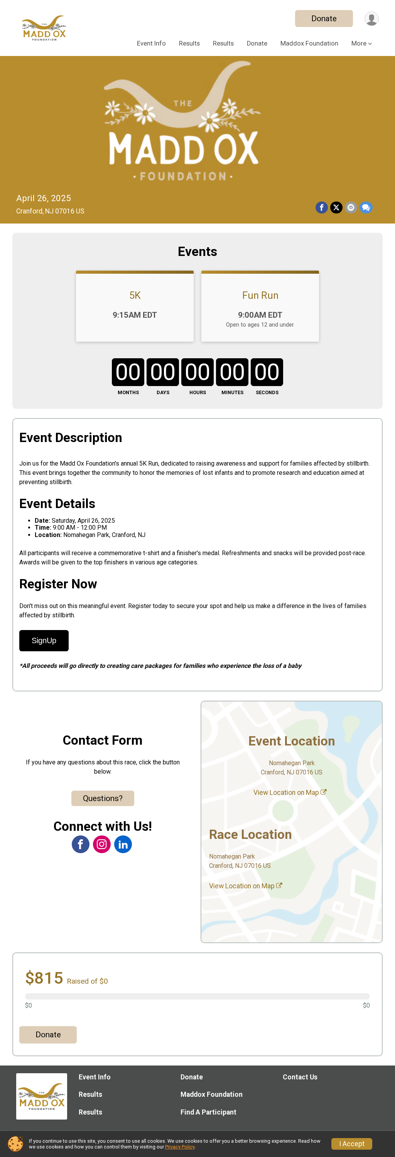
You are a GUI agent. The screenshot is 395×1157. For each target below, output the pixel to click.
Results (189, 43)
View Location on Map (287, 792)
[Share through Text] (366, 208)
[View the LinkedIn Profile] (123, 844)
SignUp (44, 640)
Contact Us (300, 1077)
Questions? (103, 798)
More (358, 43)
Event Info (151, 43)
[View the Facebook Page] (80, 844)
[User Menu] (372, 19)
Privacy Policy (179, 1147)
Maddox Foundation (309, 43)
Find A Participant (208, 1112)
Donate (324, 18)
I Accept (352, 1144)
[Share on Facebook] (322, 208)
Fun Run (260, 295)
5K (135, 295)
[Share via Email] (351, 208)
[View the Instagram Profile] (102, 844)
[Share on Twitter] (336, 208)
